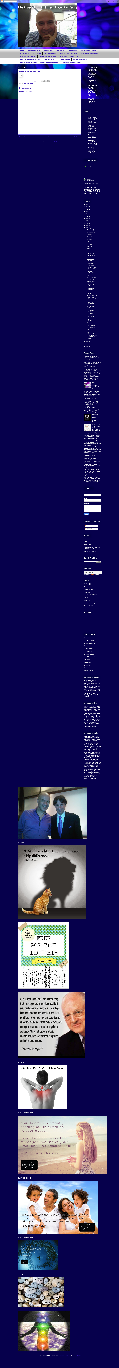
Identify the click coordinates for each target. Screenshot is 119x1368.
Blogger (79, 1355)
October (89, 234)
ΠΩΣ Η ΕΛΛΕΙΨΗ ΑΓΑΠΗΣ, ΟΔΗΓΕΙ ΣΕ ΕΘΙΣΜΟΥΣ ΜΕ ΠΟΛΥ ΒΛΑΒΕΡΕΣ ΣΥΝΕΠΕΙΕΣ (92, 472)
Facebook (86, 539)
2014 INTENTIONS (91, 319)
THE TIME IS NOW (90, 310)
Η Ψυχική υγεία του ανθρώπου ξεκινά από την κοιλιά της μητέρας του (91, 457)
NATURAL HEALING (89, 595)
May (88, 246)
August (89, 239)
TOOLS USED (72, 50)
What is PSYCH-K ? (50, 59)
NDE (85, 597)
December (90, 230)
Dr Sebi (86, 637)
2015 (87, 225)
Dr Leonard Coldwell (89, 640)
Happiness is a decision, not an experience (95, 384)
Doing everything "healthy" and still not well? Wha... (91, 284)
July (88, 241)
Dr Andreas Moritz (89, 648)
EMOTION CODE (28, 83)
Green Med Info (88, 668)
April (88, 248)
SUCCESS (87, 600)
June (88, 244)
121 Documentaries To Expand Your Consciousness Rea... (92, 335)
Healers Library (88, 651)
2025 (87, 206)
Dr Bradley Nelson (89, 654)
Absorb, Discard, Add (90, 398)
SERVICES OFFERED (88, 50)
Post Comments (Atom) (53, 141)
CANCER (86, 584)
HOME (22, 50)
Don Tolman (87, 659)
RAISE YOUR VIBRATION (91, 292)
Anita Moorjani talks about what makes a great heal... (91, 261)
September (90, 237)
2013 (87, 341)
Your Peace (90, 323)
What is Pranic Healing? (28, 56)
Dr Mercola (87, 665)
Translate (96, 574)
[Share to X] (46, 81)
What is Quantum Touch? (89, 53)
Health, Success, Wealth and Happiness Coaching (92, 547)
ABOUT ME (48, 50)
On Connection (91, 327)
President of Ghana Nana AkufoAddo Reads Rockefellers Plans (94, 418)
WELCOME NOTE (34, 50)
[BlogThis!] (44, 81)
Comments (89, 528)
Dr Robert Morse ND (89, 643)
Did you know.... (91, 330)
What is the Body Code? (47, 56)
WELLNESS (87, 606)
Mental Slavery (91, 325)
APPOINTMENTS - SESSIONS (30, 53)
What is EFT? (65, 59)
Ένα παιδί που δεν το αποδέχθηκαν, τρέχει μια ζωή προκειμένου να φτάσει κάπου (92, 371)
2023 (87, 211)
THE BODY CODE (89, 603)
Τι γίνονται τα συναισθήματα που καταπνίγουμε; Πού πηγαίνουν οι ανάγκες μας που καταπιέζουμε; (92, 443)
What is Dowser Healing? (28, 62)
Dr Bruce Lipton (88, 646)
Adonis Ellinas (88, 544)
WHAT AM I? (59, 50)
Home (50, 137)
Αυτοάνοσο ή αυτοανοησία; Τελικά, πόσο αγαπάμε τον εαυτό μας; (92, 357)
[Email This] (42, 81)
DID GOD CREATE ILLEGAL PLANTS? (90, 273)
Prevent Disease (88, 670)
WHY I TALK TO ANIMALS (91, 278)
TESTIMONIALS (50, 53)
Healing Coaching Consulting (47, 7)
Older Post (75, 137)
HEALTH (86, 592)
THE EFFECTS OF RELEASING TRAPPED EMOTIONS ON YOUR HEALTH (95, 427)
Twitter (85, 541)
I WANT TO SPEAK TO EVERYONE (91, 315)
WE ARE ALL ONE (90, 307)
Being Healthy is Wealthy (90, 551)
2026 (87, 204)
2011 (87, 346)
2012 (87, 344)
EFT (85, 586)
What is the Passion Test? (49, 62)
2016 (87, 223)
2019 (87, 216)
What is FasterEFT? (80, 59)
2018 (87, 218)
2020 (87, 213)
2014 (87, 228)
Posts (88, 526)
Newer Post (23, 137)
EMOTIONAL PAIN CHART (91, 289)
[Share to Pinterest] (49, 81)
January (89, 253)
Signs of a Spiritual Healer (68, 53)
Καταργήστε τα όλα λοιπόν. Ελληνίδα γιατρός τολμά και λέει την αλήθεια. (92, 403)
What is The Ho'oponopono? (71, 62)
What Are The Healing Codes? (30, 59)
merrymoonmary (64, 1355)
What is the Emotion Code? (69, 56)
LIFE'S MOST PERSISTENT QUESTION (91, 267)
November (90, 232)
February (89, 251)
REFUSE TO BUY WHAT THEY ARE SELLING (92, 297)
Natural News (87, 662)
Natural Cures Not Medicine (91, 657)
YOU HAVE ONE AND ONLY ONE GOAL (91, 302)
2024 (87, 209)
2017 (87, 220)
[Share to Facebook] (48, 81)
